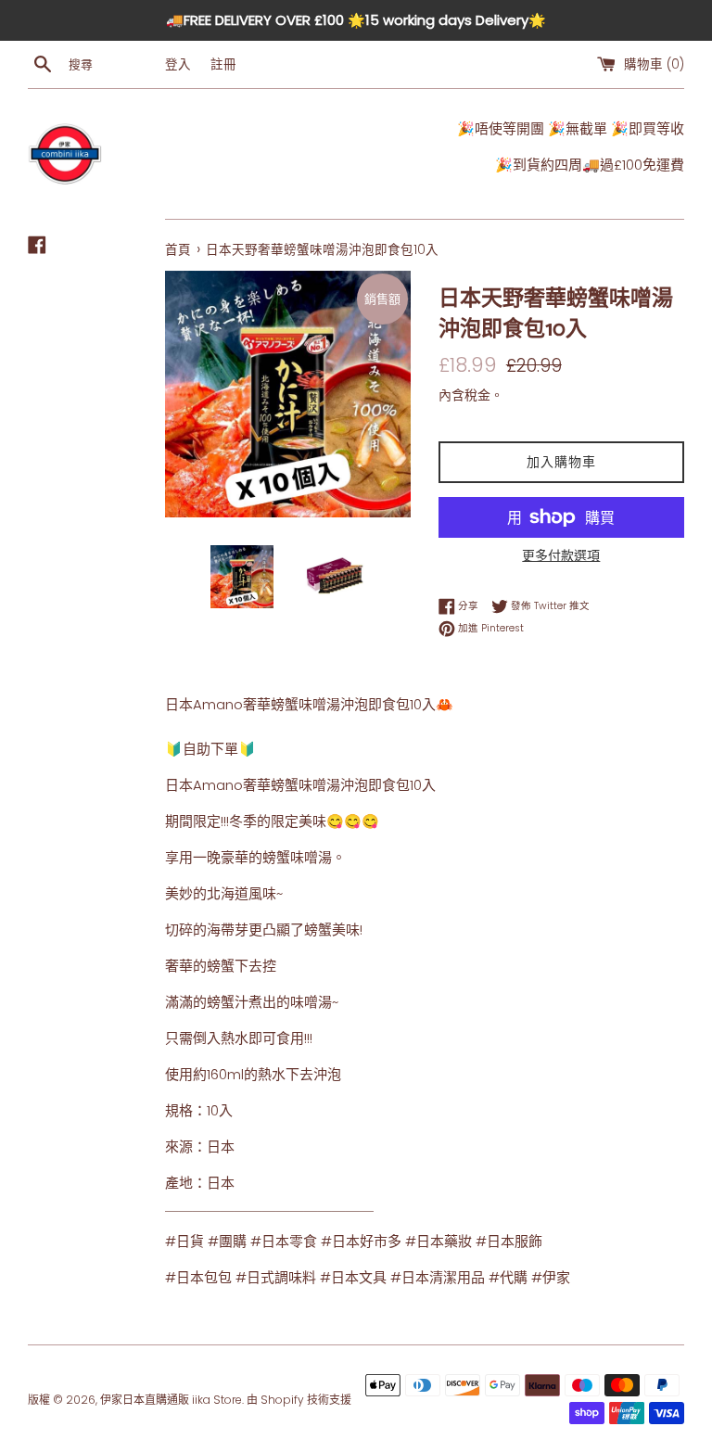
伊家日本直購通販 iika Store (171, 1399)
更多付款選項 (561, 555)
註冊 (223, 64)
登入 (178, 64)
